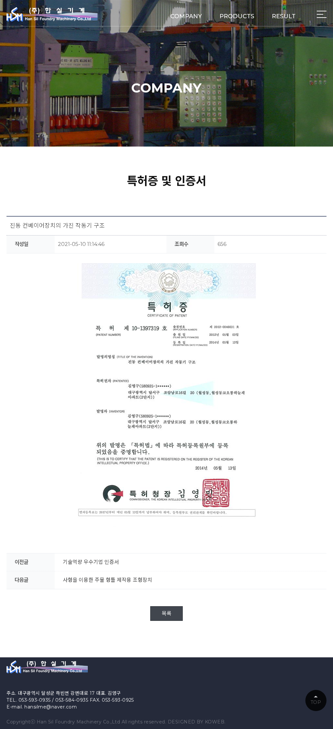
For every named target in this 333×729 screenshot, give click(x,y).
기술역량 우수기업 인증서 (91, 562)
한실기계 (52, 14)
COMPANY (186, 16)
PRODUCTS (237, 16)
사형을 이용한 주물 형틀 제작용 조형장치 (107, 580)
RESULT (284, 16)
